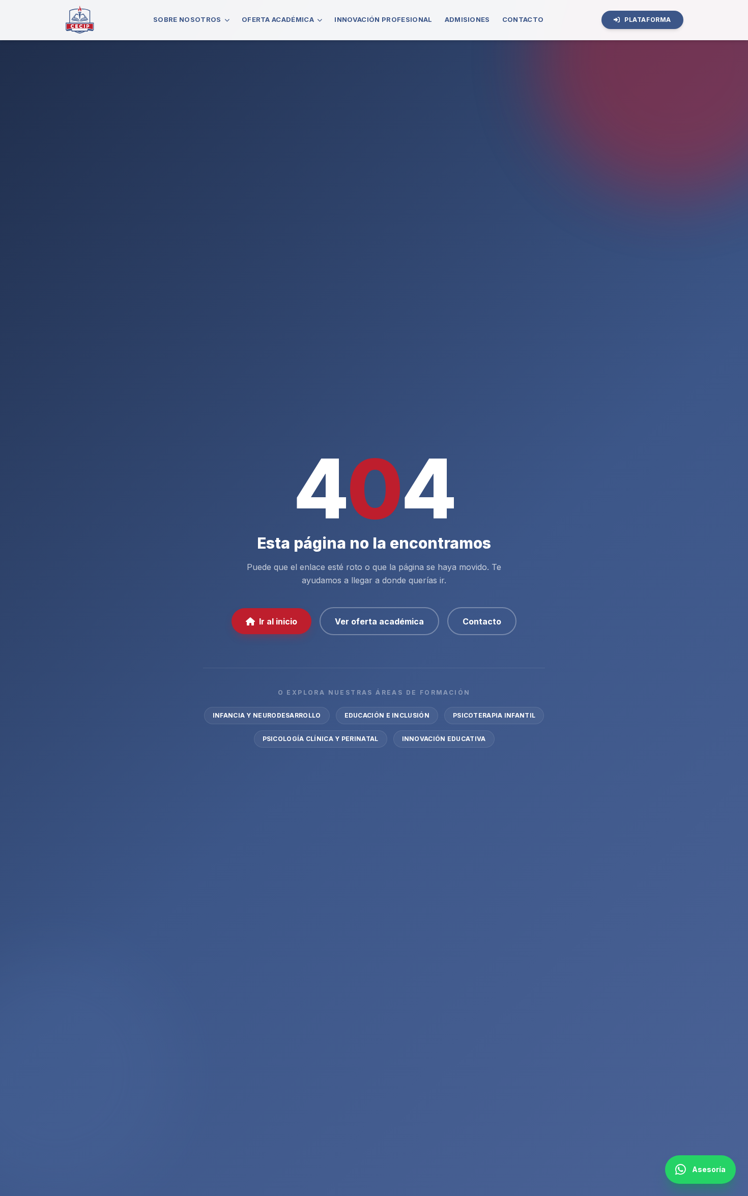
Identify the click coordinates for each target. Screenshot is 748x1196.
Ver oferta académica (379, 621)
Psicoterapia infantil (494, 715)
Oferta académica (278, 19)
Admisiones (467, 19)
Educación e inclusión (386, 715)
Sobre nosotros (187, 19)
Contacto (523, 19)
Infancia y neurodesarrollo (267, 715)
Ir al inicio (278, 621)
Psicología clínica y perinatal (321, 739)
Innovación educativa (444, 739)
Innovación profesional (383, 19)
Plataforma (647, 19)
